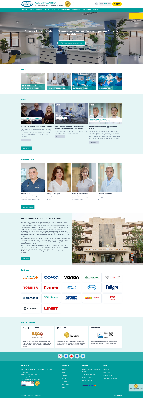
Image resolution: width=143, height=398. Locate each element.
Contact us (65, 381)
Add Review (65, 384)
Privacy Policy (107, 369)
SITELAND (119, 395)
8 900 (34, 374)
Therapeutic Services (88, 374)
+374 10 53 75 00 (26, 374)
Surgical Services (87, 377)
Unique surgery (87, 380)
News (63, 387)
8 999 (38, 374)
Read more (26, 258)
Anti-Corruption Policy (110, 378)
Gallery (64, 372)
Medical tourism (108, 372)
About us (65, 369)
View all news (26, 148)
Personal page (107, 375)
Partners (64, 378)
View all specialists (28, 207)
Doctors (64, 375)
